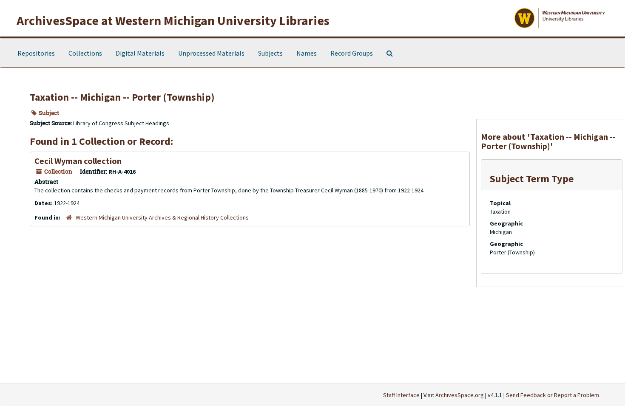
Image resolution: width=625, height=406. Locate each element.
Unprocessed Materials (211, 53)
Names (306, 53)
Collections (85, 53)
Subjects (270, 53)
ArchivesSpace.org (459, 395)
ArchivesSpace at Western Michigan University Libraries (173, 20)
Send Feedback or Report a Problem (552, 395)
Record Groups (351, 53)
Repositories (36, 53)
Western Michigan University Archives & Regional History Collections (162, 217)
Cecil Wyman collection (78, 160)
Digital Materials (140, 53)
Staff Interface (401, 395)
